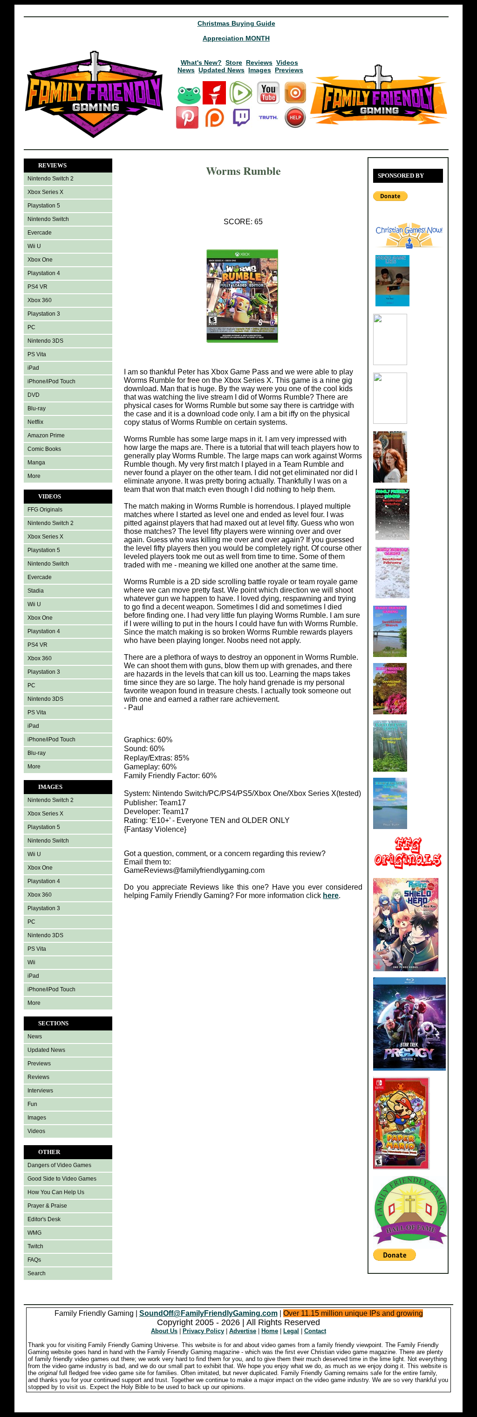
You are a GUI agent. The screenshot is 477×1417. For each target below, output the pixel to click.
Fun (32, 1104)
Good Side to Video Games (61, 1178)
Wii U (34, 246)
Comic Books (44, 449)
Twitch (35, 1246)
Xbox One (40, 259)
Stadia (35, 591)
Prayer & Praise (47, 1206)
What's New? (201, 62)
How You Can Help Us (55, 1192)
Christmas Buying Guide (236, 23)
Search (36, 1273)
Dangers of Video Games (59, 1165)
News (186, 70)
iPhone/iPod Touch (51, 381)
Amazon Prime (46, 435)
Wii (31, 962)
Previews (289, 70)
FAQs (34, 1260)
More (34, 476)
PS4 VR (37, 286)
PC (31, 327)
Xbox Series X (45, 192)
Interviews (40, 1090)
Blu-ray (36, 408)
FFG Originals (44, 509)
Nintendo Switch (48, 219)
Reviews (259, 62)
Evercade (39, 232)
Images (259, 70)
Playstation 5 (43, 205)
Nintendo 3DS (45, 341)
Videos (287, 62)
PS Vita (36, 354)
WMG (34, 1233)
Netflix (35, 422)
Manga (36, 462)
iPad (33, 368)
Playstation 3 (43, 314)
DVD (33, 395)
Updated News (221, 70)
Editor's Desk (44, 1219)
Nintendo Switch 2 (50, 178)
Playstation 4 (43, 273)
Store (233, 62)
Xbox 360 (39, 300)
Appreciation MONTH (236, 38)
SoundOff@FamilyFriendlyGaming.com (208, 1313)
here (331, 895)
